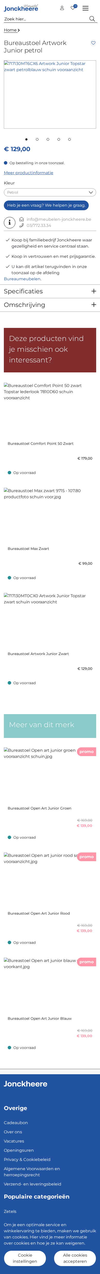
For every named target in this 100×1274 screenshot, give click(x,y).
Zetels (10, 1211)
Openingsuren (19, 1150)
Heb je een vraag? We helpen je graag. (46, 205)
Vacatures (14, 1141)
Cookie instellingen (25, 1258)
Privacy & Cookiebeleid (27, 1159)
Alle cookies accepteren (75, 1258)
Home (11, 30)
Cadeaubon (16, 1122)
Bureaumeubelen (22, 278)
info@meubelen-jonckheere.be (59, 219)
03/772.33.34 (39, 225)
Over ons (13, 1131)
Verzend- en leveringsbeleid (32, 1184)
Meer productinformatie (28, 172)
